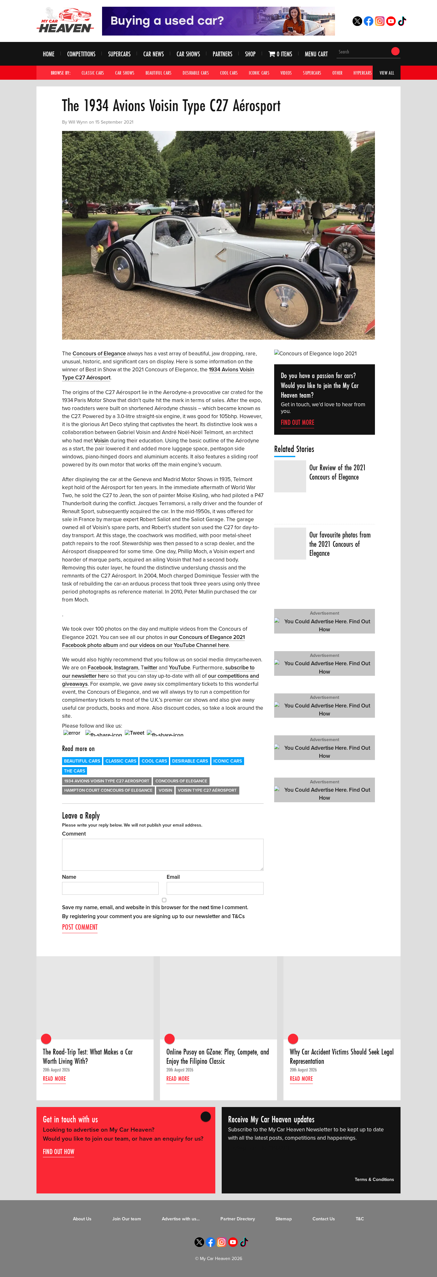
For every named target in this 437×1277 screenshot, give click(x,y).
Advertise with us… (181, 1219)
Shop (250, 54)
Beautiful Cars (159, 72)
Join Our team (126, 1219)
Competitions (81, 54)
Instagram (126, 667)
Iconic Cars (259, 72)
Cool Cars (229, 72)
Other (337, 72)
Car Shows (188, 54)
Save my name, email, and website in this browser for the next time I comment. (155, 907)
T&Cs (238, 916)
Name (69, 877)
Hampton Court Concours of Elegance (108, 790)
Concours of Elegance (99, 353)
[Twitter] (357, 24)
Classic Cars (93, 72)
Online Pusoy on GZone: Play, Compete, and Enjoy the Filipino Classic (217, 1056)
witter (150, 667)
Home (48, 54)
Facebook (100, 667)
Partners (222, 54)
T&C (360, 1219)
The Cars (74, 771)
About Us (82, 1219)
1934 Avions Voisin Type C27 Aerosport (106, 781)
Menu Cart (316, 54)
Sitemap (283, 1219)
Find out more (297, 422)
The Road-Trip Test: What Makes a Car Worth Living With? (88, 1056)
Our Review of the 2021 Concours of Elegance (337, 472)
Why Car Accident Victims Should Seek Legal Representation (342, 1056)
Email (173, 877)
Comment (74, 833)
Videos (286, 72)
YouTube (179, 667)
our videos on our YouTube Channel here (179, 645)
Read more (54, 1078)
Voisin (101, 440)
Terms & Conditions (374, 1179)
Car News (153, 54)
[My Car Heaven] (65, 19)
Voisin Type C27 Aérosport (207, 790)
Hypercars (363, 72)
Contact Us (324, 1219)
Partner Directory (237, 1219)
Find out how (58, 1151)
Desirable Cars (196, 72)
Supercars (119, 54)
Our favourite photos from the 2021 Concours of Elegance (340, 544)
